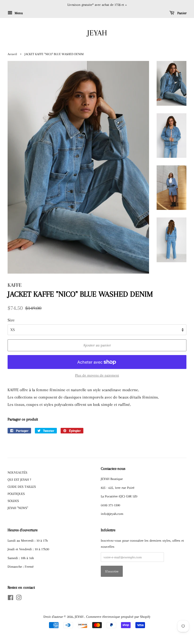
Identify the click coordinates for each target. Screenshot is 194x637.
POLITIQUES (16, 494)
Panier (181, 13)
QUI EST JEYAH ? (19, 479)
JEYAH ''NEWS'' (18, 508)
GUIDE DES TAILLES (22, 487)
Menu (18, 13)
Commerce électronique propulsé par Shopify (118, 616)
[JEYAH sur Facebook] (10, 599)
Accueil (12, 54)
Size (11, 320)
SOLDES (13, 501)
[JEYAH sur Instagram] (18, 599)
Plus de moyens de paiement (97, 375)
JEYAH (97, 32)
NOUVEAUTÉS (17, 472)
